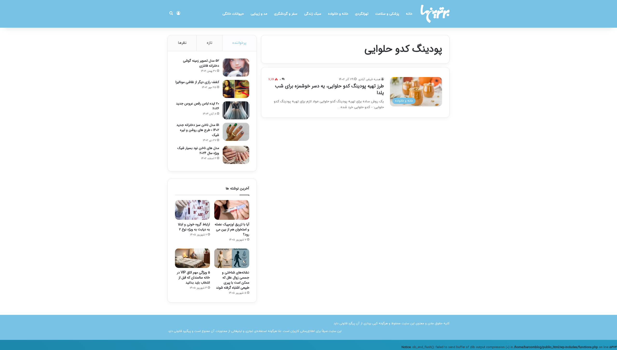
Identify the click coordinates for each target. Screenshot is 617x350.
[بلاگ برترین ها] (435, 14)
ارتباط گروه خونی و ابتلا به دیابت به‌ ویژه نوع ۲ (194, 227)
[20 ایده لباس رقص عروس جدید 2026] (236, 110)
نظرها (182, 42)
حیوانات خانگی (233, 14)
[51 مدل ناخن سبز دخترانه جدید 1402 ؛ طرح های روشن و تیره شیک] (236, 132)
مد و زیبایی (259, 14)
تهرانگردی (362, 14)
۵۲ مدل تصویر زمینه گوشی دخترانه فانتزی (201, 63)
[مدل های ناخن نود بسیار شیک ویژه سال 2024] (236, 155)
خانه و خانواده (338, 14)
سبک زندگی (312, 14)
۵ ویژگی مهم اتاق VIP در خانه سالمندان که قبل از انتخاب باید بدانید (193, 277)
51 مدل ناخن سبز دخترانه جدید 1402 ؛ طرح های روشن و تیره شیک (197, 130)
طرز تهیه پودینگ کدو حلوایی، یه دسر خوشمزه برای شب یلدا (329, 89)
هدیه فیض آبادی (369, 79)
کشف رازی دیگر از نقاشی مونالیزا (197, 82)
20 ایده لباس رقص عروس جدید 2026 (197, 106)
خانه (409, 14)
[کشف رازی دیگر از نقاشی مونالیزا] (236, 89)
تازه (209, 42)
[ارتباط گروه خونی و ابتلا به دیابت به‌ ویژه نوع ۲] (192, 210)
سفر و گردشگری (285, 14)
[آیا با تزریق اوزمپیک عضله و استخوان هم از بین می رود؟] (231, 210)
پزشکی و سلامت (387, 14)
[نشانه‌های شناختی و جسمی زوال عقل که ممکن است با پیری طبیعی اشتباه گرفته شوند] (231, 258)
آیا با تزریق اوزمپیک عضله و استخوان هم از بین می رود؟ (232, 229)
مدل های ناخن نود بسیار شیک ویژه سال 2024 (198, 150)
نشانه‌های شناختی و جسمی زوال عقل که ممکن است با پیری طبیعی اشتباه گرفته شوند (232, 280)
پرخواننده (239, 42)
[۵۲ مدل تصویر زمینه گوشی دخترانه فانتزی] (236, 67)
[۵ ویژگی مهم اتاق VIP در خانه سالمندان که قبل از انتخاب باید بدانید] (192, 258)
